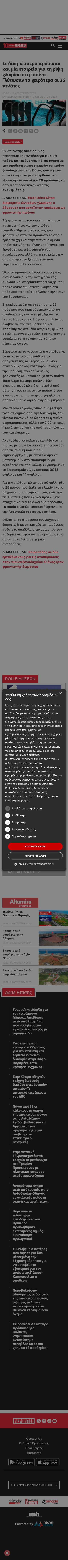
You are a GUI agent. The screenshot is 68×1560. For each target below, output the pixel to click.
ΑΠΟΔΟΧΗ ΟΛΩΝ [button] (35, 846)
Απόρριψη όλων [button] (35, 855)
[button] (34, 864)
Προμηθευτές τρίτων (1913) (21, 746)
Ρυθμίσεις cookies (47, 796)
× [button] (60, 693)
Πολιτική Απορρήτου (17, 800)
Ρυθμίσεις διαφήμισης (19, 788)
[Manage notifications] (7, 1553)
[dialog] (34, 780)
